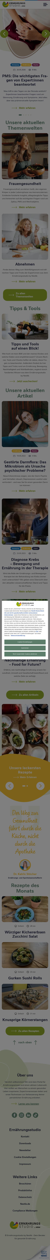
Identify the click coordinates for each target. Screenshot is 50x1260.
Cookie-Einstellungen (25, 642)
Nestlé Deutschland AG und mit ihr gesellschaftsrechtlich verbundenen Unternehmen (24, 613)
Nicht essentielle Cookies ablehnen (25, 654)
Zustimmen (25, 648)
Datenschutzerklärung (18, 635)
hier (37, 631)
